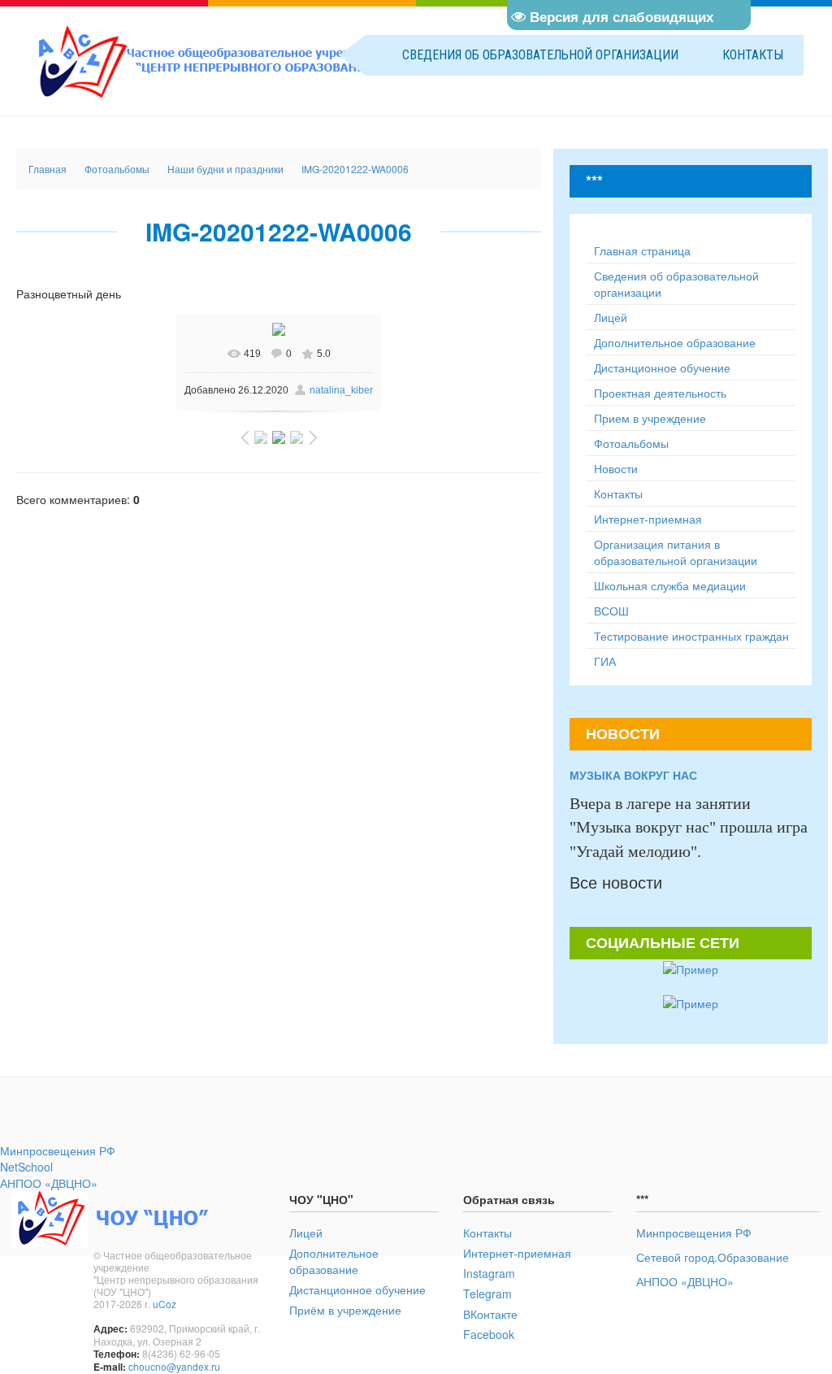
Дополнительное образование (334, 1261)
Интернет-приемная (517, 1253)
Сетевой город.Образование (712, 1257)
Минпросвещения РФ (57, 1150)
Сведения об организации (540, 55)
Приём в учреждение (345, 1310)
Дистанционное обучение (357, 1289)
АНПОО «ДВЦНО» (49, 1183)
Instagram (489, 1273)
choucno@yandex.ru (174, 1366)
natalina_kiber (341, 390)
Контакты (752, 55)
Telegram (487, 1293)
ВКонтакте (490, 1314)
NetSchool (26, 1167)
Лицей (306, 1232)
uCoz (164, 1304)
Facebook (488, 1334)
